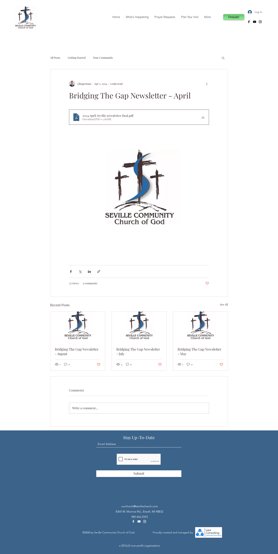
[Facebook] (249, 22)
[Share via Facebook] (71, 271)
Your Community (103, 57)
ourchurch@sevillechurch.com (139, 506)
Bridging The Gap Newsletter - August (77, 351)
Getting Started (76, 57)
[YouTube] (254, 22)
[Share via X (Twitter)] (80, 271)
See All (224, 304)
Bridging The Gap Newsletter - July (138, 351)
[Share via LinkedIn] (89, 271)
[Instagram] (260, 22)
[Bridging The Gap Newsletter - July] (139, 327)
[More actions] (206, 83)
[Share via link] (98, 271)
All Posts (55, 57)
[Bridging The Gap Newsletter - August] (77, 327)
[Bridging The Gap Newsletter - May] (200, 327)
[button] (223, 57)
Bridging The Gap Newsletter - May (199, 351)
